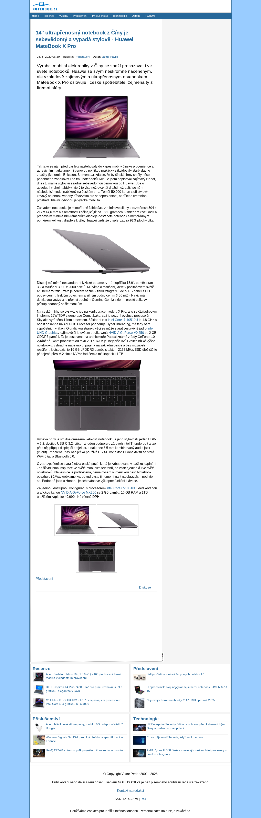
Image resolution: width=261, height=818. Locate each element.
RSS (143, 799)
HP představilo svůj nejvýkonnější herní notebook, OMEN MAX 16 (187, 688)
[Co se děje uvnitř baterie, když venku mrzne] (139, 740)
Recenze (49, 15)
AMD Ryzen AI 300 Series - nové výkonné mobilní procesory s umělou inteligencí (187, 752)
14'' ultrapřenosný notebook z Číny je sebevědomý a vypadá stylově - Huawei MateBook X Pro (84, 39)
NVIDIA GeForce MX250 (126, 332)
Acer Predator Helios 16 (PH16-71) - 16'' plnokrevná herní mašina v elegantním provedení (83, 676)
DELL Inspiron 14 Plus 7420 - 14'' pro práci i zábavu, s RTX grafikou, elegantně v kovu (84, 688)
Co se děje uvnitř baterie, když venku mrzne (175, 737)
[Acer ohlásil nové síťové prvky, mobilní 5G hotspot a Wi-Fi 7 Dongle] (39, 727)
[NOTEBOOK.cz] (44, 10)
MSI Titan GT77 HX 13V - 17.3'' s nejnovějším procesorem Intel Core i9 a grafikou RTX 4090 (83, 702)
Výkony (63, 15)
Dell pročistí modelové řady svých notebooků (175, 674)
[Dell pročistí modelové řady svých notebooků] (139, 677)
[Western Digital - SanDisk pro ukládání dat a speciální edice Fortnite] (39, 740)
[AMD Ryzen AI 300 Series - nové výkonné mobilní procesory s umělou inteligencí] (139, 753)
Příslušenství (100, 15)
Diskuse (145, 587)
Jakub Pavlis (110, 56)
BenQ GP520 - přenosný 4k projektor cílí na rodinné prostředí (85, 750)
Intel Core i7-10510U (123, 320)
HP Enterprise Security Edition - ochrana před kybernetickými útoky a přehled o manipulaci (186, 726)
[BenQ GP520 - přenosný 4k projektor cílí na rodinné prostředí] (39, 753)
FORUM (150, 15)
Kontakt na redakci (130, 790)
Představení (80, 15)
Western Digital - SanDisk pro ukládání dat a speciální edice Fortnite (84, 739)
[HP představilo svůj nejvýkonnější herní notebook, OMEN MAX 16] (139, 690)
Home (35, 15)
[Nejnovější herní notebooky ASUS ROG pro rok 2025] (139, 703)
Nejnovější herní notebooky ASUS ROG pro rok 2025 (181, 700)
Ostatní (136, 15)
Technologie (120, 15)
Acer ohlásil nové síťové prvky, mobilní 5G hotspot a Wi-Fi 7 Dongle (84, 726)
